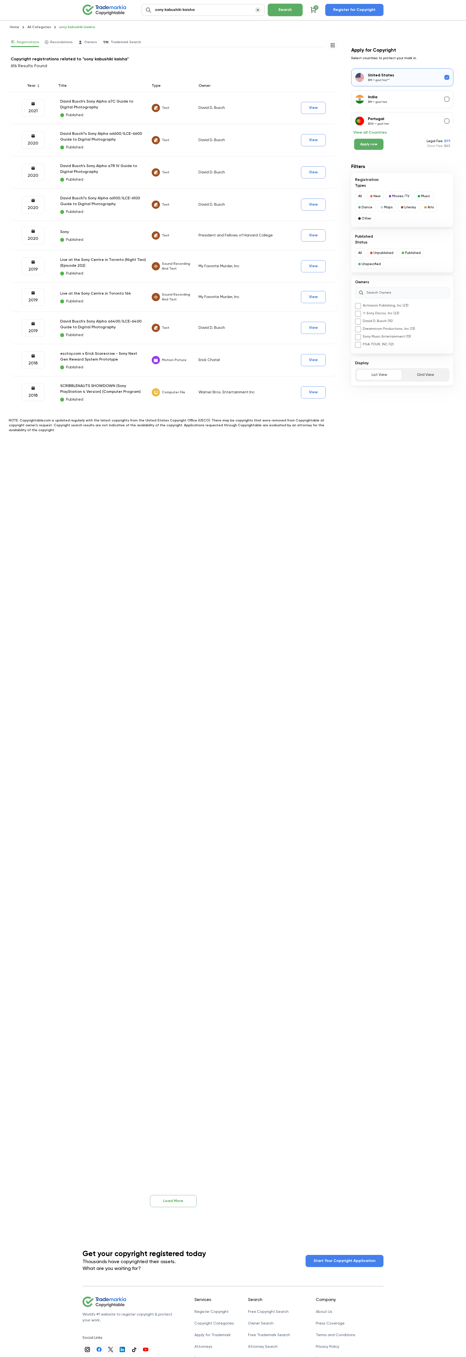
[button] (360, 196)
